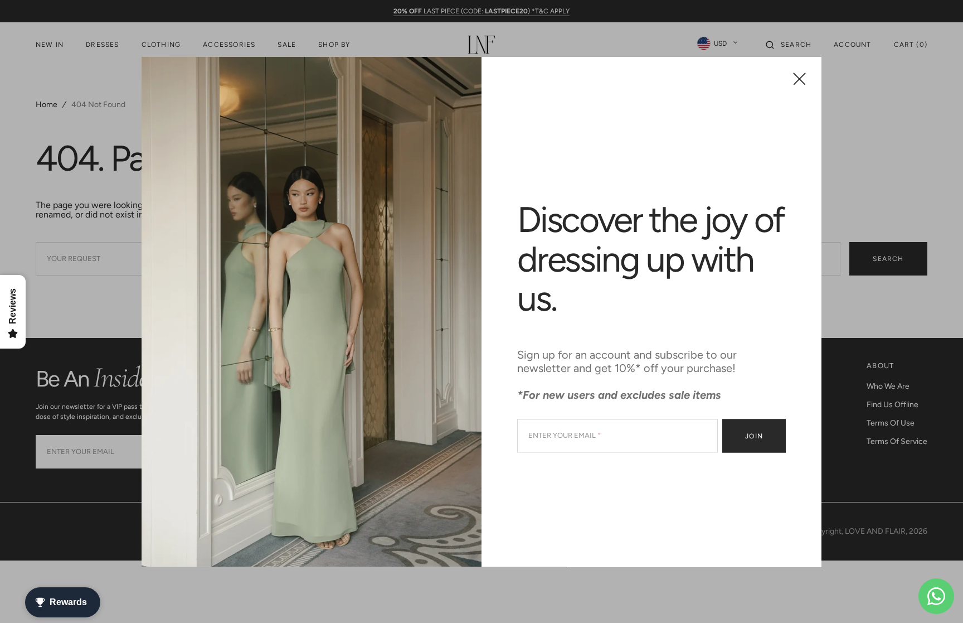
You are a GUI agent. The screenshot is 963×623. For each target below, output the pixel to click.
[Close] (799, 78)
